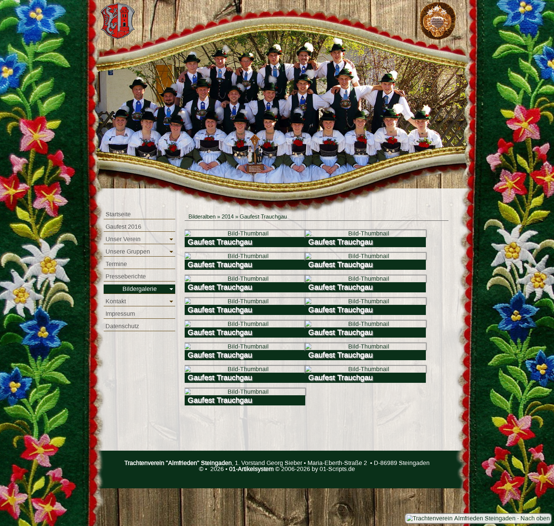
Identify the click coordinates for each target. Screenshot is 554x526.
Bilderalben (202, 217)
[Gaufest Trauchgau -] (245, 233)
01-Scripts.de (337, 469)
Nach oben (534, 518)
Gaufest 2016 (123, 226)
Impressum (120, 313)
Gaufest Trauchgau (263, 217)
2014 (228, 217)
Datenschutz (122, 326)
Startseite (118, 214)
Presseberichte (126, 276)
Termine (116, 264)
